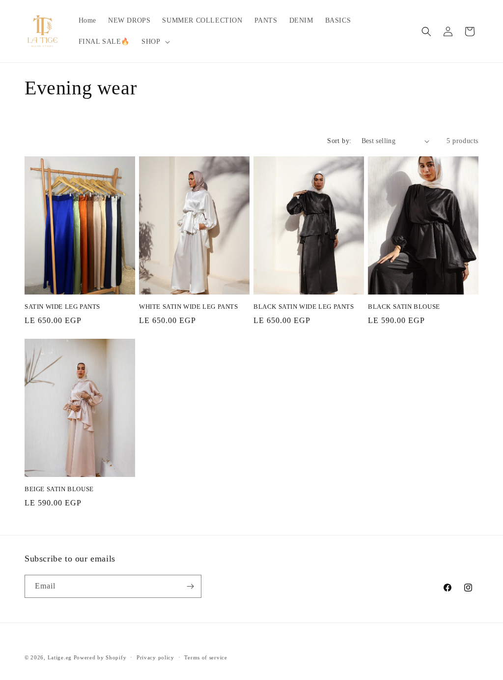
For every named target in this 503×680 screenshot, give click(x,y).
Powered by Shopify (100, 657)
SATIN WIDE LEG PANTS (62, 306)
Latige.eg (60, 657)
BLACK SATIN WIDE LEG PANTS (303, 306)
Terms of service (205, 657)
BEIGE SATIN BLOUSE (59, 489)
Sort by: (339, 141)
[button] (154, 41)
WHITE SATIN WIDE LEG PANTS (188, 306)
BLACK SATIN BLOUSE (404, 306)
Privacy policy (155, 657)
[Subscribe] (190, 586)
